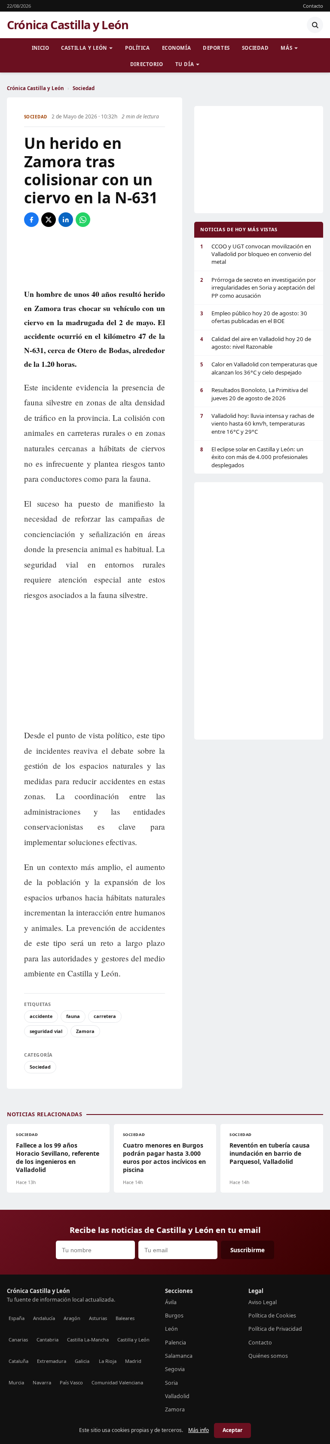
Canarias (18, 1339)
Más (286, 48)
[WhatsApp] (83, 219)
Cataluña (18, 1361)
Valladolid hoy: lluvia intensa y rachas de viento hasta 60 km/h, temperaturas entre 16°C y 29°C (257, 423)
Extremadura (51, 1361)
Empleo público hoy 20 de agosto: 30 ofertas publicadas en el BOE (253, 317)
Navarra (42, 1382)
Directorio (146, 64)
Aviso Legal (262, 1302)
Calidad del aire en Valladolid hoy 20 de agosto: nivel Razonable (255, 342)
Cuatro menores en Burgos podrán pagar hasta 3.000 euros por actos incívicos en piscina (164, 1157)
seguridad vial (46, 1031)
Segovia (175, 1369)
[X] (48, 219)
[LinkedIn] (65, 219)
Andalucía (44, 1318)
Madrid (133, 1361)
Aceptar (232, 1430)
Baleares (125, 1318)
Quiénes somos (268, 1355)
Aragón (72, 1318)
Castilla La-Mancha (88, 1339)
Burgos (174, 1315)
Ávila (171, 1302)
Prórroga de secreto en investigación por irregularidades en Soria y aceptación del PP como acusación (258, 287)
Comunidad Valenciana (117, 1382)
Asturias (98, 1318)
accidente (41, 1016)
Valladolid (177, 1396)
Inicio (40, 48)
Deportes (216, 48)
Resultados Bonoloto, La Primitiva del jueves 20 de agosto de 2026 (254, 394)
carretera (105, 1016)
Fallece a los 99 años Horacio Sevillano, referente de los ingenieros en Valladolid (57, 1157)
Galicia (82, 1361)
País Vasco (71, 1382)
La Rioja (107, 1361)
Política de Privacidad (275, 1328)
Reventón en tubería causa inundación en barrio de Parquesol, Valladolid (269, 1153)
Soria (171, 1383)
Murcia (16, 1382)
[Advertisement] (94, 257)
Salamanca (178, 1355)
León (171, 1328)
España (16, 1318)
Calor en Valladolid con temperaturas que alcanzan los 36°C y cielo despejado (258, 368)
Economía (176, 48)
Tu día (184, 64)
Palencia (175, 1342)
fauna (73, 1016)
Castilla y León (84, 48)
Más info (198, 1430)
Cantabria (47, 1339)
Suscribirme (247, 1250)
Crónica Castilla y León (67, 24)
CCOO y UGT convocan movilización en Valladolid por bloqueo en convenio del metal (255, 254)
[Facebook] (31, 219)
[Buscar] (315, 25)
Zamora (85, 1031)
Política (137, 48)
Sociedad (255, 48)
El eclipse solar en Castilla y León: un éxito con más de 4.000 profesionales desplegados (254, 457)
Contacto (313, 6)
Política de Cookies (272, 1315)
